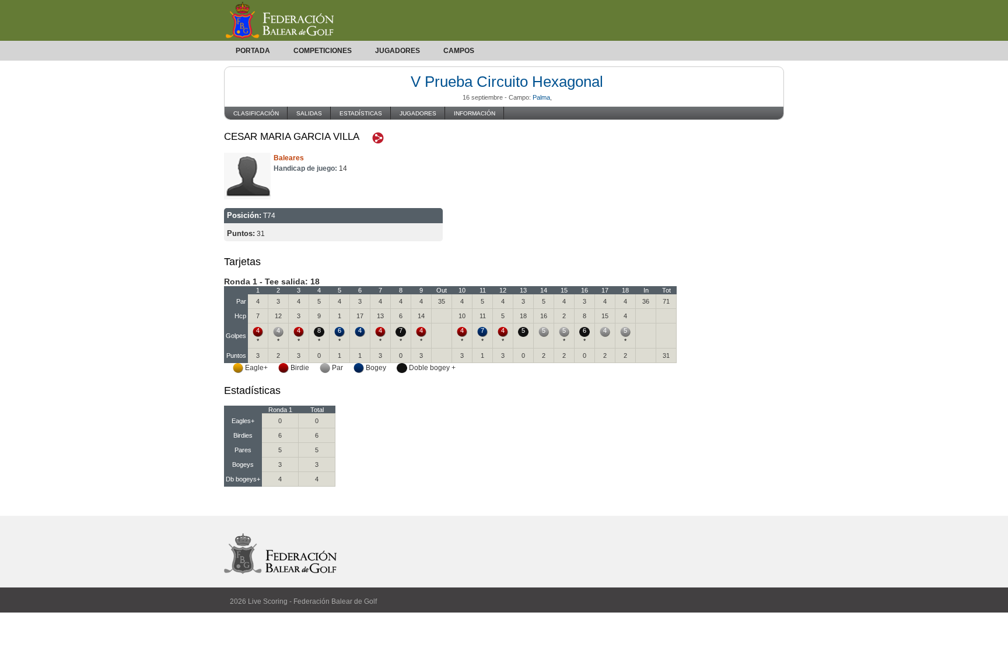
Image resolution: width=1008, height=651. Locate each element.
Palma (541, 97)
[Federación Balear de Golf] (504, 20)
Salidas (309, 113)
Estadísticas (361, 113)
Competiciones (322, 51)
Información (474, 113)
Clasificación (256, 113)
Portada (253, 51)
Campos (458, 51)
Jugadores (397, 51)
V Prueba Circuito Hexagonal (507, 81)
